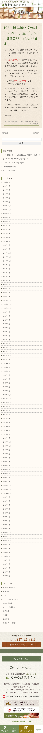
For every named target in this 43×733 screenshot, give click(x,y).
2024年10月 (7, 261)
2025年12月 (7, 206)
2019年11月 (7, 489)
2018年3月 (6, 568)
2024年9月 (6, 265)
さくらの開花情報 (9, 171)
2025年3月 (6, 241)
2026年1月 (6, 202)
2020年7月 (6, 458)
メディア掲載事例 (9, 607)
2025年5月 (6, 233)
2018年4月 (6, 564)
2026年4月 (6, 190)
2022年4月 (6, 379)
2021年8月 (6, 410)
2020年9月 (6, 450)
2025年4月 (6, 237)
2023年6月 (6, 324)
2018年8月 (6, 548)
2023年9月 (6, 312)
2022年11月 (7, 351)
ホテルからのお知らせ (10, 599)
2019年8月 (6, 501)
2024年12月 (7, 253)
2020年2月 (6, 477)
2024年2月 (6, 292)
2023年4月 (6, 332)
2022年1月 (6, 391)
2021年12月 (7, 395)
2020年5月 (6, 466)
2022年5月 (6, 375)
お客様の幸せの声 (9, 587)
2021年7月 (6, 414)
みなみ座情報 (7, 603)
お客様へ (16, 121)
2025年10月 (7, 214)
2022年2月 (6, 387)
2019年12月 (7, 485)
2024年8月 (6, 269)
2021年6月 (6, 418)
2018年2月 (6, 572)
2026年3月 (6, 194)
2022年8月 (6, 363)
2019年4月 (6, 517)
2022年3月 (6, 383)
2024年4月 (6, 284)
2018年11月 (7, 536)
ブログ (22, 121)
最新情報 (35, 124)
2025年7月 (6, 225)
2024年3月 (6, 288)
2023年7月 (6, 320)
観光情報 (6, 619)
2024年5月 (6, 281)
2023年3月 (6, 336)
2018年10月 (7, 540)
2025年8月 (6, 221)
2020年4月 (6, 469)
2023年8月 (6, 316)
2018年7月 (6, 552)
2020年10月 (7, 446)
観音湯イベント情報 (9, 623)
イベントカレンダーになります (13, 163)
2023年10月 (7, 308)
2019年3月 (6, 521)
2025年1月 (6, 249)
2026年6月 (6, 182)
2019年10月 (7, 493)
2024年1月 (6, 296)
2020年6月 (6, 462)
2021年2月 (6, 434)
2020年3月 (6, 473)
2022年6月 (6, 371)
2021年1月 (6, 438)
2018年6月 (6, 556)
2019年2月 (6, 525)
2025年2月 (6, 245)
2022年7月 (6, 367)
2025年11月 (7, 210)
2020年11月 (7, 442)
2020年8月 (6, 454)
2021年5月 (6, 422)
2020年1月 (6, 481)
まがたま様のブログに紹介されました (15, 159)
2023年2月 (6, 340)
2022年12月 (7, 347)
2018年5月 (6, 560)
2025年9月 (6, 217)
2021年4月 (6, 426)
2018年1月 (6, 576)
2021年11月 (7, 399)
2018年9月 (6, 544)
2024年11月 (7, 257)
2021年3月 (6, 430)
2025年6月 (6, 229)
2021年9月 (6, 406)
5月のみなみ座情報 (9, 167)
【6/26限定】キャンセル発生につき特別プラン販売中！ (21, 155)
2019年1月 (6, 529)
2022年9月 (6, 359)
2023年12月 (7, 300)
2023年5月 (6, 328)
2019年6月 (6, 509)
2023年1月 (6, 343)
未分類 (5, 615)
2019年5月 (6, 513)
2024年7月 (6, 273)
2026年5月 (6, 186)
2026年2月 (6, 198)
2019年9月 (6, 497)
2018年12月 (7, 533)
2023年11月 (7, 304)
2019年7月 (6, 505)
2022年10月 (7, 355)
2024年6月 (6, 277)
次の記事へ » (37, 133)
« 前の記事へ (5, 133)
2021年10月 (7, 403)
